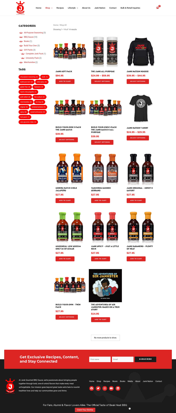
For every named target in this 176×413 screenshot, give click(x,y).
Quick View (69, 66)
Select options (102, 81)
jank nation (25, 97)
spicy (23, 112)
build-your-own (26, 82)
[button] (51, 8)
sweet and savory (38, 112)
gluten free (25, 87)
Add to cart (65, 81)
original (24, 107)
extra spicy (42, 82)
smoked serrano (38, 107)
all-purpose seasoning (29, 77)
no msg (39, 102)
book (45, 77)
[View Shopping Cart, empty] (157, 7)
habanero (38, 87)
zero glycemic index (28, 122)
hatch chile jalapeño (28, 92)
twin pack (24, 117)
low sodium (39, 97)
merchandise (26, 102)
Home (55, 25)
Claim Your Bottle (85, 410)
